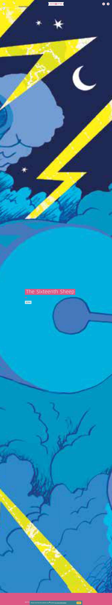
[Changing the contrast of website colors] (108, 4)
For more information (60, 603)
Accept (78, 603)
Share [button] (29, 302)
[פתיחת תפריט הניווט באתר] (3, 4)
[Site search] (4, 8)
